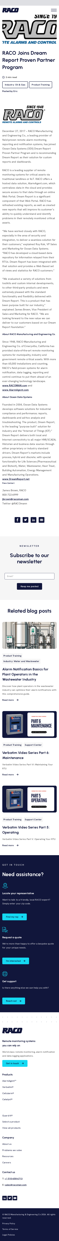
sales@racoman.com (15, 1184)
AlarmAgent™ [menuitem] (9, 1080)
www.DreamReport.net (16, 479)
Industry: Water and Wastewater (21, 661)
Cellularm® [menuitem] (8, 1093)
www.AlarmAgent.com (15, 389)
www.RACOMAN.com (14, 385)
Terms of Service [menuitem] (10, 1229)
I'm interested (13, 960)
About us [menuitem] (7, 1144)
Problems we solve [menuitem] (12, 1150)
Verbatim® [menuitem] (7, 1087)
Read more (8, 699)
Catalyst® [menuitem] (7, 1099)
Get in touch (12, 1063)
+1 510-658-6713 (13, 1178)
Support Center (33, 744)
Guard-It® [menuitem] (7, 1115)
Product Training (41, 84)
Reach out (11, 1000)
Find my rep (12, 916)
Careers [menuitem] (6, 1162)
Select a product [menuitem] (11, 1121)
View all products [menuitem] (11, 1127)
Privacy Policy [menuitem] (8, 1223)
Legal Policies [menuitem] (8, 1235)
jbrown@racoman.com (15, 499)
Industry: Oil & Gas (15, 84)
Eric (15, 91)
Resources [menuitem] (7, 1156)
